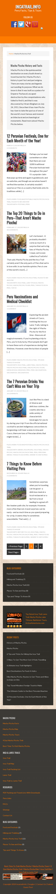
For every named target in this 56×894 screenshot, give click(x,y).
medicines (22, 370)
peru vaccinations (38, 370)
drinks (20, 450)
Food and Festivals (25, 199)
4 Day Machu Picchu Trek (13, 740)
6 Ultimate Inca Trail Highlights (19, 665)
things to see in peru (21, 537)
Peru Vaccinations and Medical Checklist (22, 299)
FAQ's (5, 804)
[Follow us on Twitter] (21, 24)
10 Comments (12, 393)
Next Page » (13, 552)
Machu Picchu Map (10, 729)
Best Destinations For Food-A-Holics (22, 671)
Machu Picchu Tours (21, 285)
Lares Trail (30, 365)
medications (12, 370)
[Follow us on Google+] (28, 24)
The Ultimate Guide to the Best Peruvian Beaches (27, 691)
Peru (28, 204)
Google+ (31, 884)
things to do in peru (21, 455)
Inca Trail (22, 283)
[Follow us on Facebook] (14, 24)
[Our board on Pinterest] (35, 24)
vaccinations (23, 373)
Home (11, 54)
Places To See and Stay (20, 202)
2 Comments (12, 148)
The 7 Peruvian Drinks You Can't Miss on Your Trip (25, 383)
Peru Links (7, 798)
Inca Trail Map (8, 764)
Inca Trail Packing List (11, 769)
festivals (21, 204)
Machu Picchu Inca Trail (27, 278)
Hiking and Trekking (15, 579)
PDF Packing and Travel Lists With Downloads (21, 793)
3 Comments (12, 476)
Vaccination (12, 373)
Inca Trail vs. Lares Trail (12, 781)
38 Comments (12, 230)
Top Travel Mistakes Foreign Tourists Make (24, 685)
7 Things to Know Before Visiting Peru (24, 466)
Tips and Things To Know (17, 596)
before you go (24, 532)
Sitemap (6, 810)
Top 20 (13, 288)
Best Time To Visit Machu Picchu (16, 746)
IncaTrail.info (28, 6)
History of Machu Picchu (17, 643)
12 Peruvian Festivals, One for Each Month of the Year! (27, 138)
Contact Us (7, 815)
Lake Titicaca (31, 283)
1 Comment (11, 309)
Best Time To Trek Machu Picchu (17, 866)
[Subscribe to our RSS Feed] (42, 30)
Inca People (28, 450)
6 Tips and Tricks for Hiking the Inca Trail (23, 654)
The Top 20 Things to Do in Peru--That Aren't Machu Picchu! (26, 217)
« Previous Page (15, 546)
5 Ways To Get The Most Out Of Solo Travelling (26, 660)
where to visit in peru (39, 455)
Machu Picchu (42, 365)
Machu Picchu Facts (11, 723)
